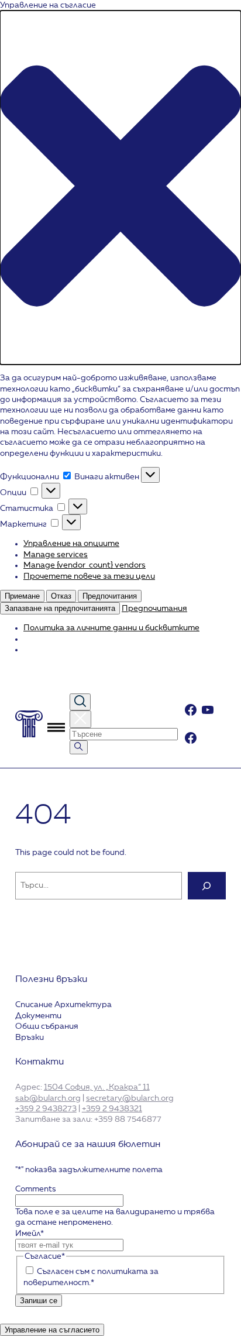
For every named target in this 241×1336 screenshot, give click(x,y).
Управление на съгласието (52, 1329)
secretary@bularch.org (130, 1098)
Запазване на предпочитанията (60, 608)
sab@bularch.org (48, 1098)
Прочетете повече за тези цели (89, 576)
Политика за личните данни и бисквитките (111, 628)
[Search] (207, 885)
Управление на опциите (71, 544)
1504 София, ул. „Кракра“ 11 (97, 1087)
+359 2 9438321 (112, 1109)
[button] (120, 188)
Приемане (22, 596)
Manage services (55, 555)
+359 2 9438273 (46, 1109)
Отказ (61, 596)
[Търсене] (79, 747)
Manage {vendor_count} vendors (84, 565)
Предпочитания (109, 596)
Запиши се (38, 1300)
